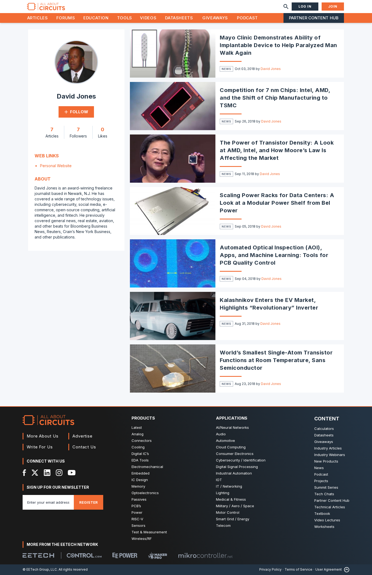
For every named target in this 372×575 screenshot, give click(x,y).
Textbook (322, 513)
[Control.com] (84, 555)
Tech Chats (324, 494)
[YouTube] (71, 472)
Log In (305, 6)
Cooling (138, 447)
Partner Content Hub (314, 17)
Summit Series (326, 487)
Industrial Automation (234, 473)
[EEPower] (124, 555)
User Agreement (328, 569)
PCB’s (136, 506)
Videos (148, 17)
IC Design (140, 480)
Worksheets (324, 526)
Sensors (138, 525)
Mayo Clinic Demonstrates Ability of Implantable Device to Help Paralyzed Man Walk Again (278, 45)
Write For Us (40, 446)
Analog (138, 434)
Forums (65, 17)
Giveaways (215, 17)
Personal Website (56, 165)
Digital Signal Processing (237, 466)
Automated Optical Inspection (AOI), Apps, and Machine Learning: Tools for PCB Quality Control (274, 255)
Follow (79, 111)
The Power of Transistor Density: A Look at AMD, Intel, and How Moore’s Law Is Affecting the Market (277, 150)
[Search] (285, 6)
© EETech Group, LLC (40, 569)
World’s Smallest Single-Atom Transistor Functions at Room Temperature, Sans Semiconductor (276, 360)
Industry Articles (328, 448)
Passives (139, 499)
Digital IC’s (140, 453)
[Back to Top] (345, 569)
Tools (124, 17)
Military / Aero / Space (235, 506)
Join (332, 6)
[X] (35, 473)
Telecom (223, 525)
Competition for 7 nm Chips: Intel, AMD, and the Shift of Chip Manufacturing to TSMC (275, 98)
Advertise (82, 436)
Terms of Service (298, 569)
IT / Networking (229, 486)
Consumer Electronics (235, 453)
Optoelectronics (145, 493)
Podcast (247, 17)
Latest (137, 427)
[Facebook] (24, 472)
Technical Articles (329, 507)
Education (96, 17)
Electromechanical (147, 466)
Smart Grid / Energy (232, 519)
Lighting (222, 493)
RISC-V (137, 519)
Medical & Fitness (231, 499)
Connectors (142, 440)
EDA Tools (140, 460)
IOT (219, 480)
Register (88, 502)
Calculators (324, 428)
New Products (326, 461)
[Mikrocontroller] (205, 555)
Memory (138, 486)
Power (137, 512)
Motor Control (227, 512)
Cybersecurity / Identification (241, 460)
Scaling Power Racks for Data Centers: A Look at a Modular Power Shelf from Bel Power (277, 203)
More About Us (43, 436)
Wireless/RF (142, 538)
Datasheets (179, 17)
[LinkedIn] (47, 472)
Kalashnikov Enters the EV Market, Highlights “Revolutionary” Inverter (269, 304)
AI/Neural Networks (232, 427)
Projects (321, 481)
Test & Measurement (149, 532)
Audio (221, 434)
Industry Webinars (329, 454)
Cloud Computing (231, 447)
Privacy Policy (270, 569)
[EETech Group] (38, 555)
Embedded (141, 473)
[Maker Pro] (157, 555)
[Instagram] (59, 472)
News (226, 69)
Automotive (225, 440)
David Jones (271, 69)
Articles (37, 17)
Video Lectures (327, 520)
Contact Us (84, 446)
